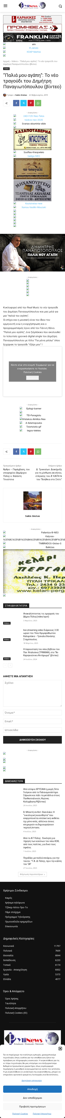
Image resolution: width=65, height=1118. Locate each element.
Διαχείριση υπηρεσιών (32, 1080)
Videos (15, 61)
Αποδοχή (32, 1089)
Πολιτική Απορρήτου (42, 1113)
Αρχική (6, 61)
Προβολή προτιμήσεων (32, 1106)
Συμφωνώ (32, 377)
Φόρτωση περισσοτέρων (31, 874)
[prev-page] (5, 665)
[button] (60, 1048)
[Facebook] (16, 103)
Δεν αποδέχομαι (32, 1097)
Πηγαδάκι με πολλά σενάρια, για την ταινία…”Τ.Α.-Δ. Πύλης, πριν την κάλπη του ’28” (42, 861)
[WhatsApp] (38, 103)
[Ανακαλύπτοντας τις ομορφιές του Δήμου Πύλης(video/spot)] (12, 618)
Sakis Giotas (21, 95)
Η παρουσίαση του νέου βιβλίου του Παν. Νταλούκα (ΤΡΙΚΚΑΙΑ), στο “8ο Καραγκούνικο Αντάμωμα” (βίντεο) (41, 652)
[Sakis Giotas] (5, 95)
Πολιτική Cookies (20, 1113)
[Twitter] (23, 103)
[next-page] (10, 665)
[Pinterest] (31, 103)
